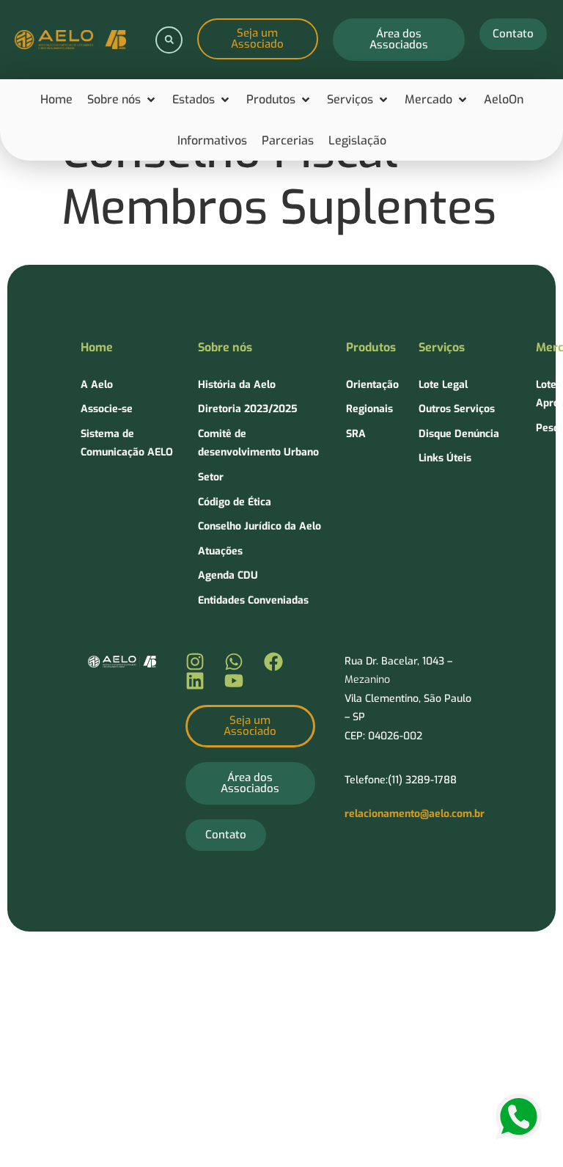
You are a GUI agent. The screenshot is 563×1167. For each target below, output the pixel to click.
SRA (356, 434)
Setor (211, 477)
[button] (169, 40)
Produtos (371, 347)
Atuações (220, 551)
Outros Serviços (457, 409)
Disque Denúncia (459, 434)
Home (97, 347)
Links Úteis (445, 458)
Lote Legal (443, 385)
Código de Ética (234, 502)
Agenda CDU (228, 575)
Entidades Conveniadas (253, 600)
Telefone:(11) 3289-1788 (401, 780)
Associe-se (107, 409)
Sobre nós (225, 347)
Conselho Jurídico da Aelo (259, 526)
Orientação (372, 385)
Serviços (442, 347)
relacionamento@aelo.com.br (415, 814)
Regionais (369, 409)
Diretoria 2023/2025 (248, 409)
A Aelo (97, 385)
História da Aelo (237, 385)
